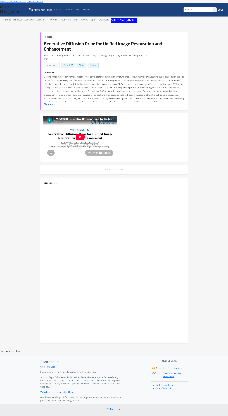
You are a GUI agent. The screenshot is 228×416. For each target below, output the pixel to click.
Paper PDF (68, 65)
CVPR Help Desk (47, 366)
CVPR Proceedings (164, 385)
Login (221, 9)
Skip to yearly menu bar (11, 1)
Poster (94, 65)
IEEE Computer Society (174, 368)
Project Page (52, 65)
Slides (81, 65)
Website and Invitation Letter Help (56, 392)
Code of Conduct (163, 388)
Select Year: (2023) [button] (122, 20)
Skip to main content (33, 1)
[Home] (40, 9)
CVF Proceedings (114, 409)
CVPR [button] (57, 9)
